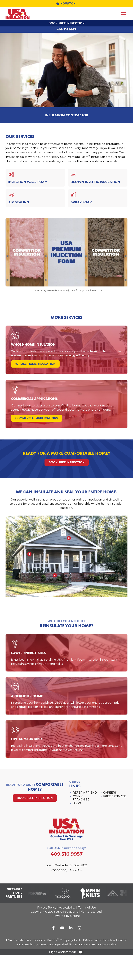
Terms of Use (87, 907)
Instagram (79, 928)
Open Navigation (123, 14)
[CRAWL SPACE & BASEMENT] (55, 575)
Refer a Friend (85, 792)
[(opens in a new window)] (30, 893)
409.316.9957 (66, 29)
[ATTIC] (69, 538)
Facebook (53, 928)
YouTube (62, 928)
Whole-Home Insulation (35, 363)
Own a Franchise (81, 798)
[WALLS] (29, 554)
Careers (110, 792)
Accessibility (67, 907)
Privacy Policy (46, 907)
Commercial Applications (36, 418)
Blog (77, 803)
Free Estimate (114, 796)
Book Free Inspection (67, 23)
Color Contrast (81, 952)
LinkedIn (70, 928)
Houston (68, 3)
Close (119, 561)
